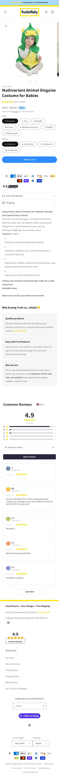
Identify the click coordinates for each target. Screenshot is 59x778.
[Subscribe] (43, 706)
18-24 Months (11, 150)
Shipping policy (44, 768)
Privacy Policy (11, 670)
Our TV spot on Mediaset (16, 688)
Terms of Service (12, 664)
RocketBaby (14, 764)
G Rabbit (49, 127)
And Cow (9, 127)
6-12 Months (28, 144)
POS (20, 764)
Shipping (15, 111)
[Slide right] (36, 81)
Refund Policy (11, 682)
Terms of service (30, 768)
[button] (5, 12)
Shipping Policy (12, 676)
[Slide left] (23, 81)
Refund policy (49, 764)
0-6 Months (10, 144)
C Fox (24, 121)
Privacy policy (17, 768)
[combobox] (53, 447)
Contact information (30, 772)
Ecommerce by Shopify (34, 764)
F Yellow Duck (11, 133)
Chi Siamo (9, 658)
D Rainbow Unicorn (29, 127)
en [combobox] (41, 404)
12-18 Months (47, 144)
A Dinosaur (10, 121)
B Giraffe (38, 121)
